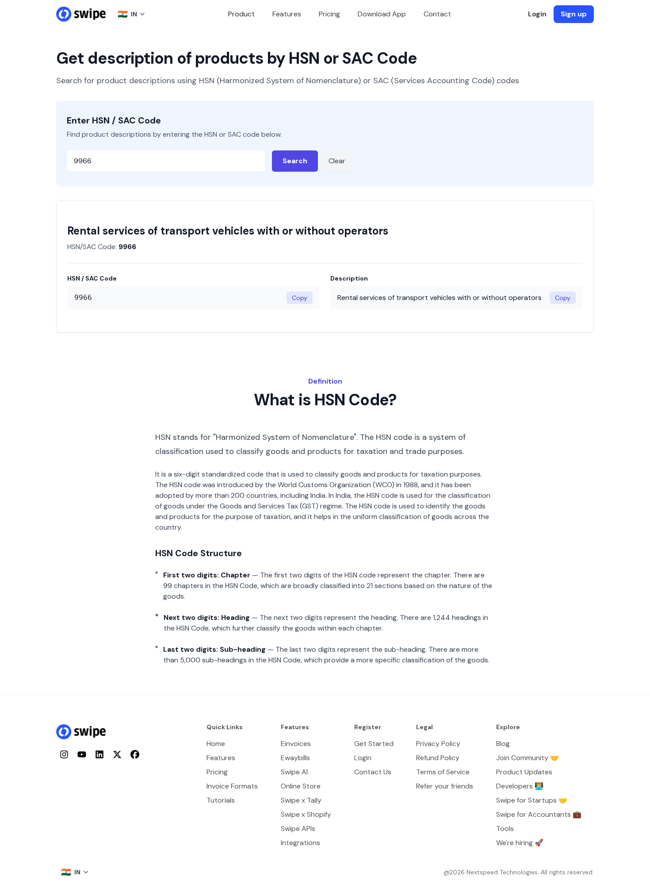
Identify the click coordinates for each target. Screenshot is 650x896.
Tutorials (220, 800)
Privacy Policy (438, 743)
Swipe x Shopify (306, 814)
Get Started (374, 743)
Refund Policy (437, 757)
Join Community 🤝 (527, 757)
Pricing (329, 14)
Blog (503, 743)
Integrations (300, 842)
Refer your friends (444, 786)
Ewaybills (295, 757)
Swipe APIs (298, 828)
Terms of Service (443, 772)
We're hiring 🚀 (519, 842)
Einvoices (296, 743)
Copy (299, 298)
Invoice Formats (232, 786)
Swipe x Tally (301, 800)
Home (215, 743)
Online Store (301, 786)
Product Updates (524, 772)
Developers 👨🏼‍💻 (519, 786)
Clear (337, 160)
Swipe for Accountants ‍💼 (538, 814)
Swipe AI (294, 772)
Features (286, 14)
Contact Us (372, 772)
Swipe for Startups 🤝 (531, 800)
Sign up (574, 14)
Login (537, 14)
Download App (382, 14)
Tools (505, 828)
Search (295, 160)
